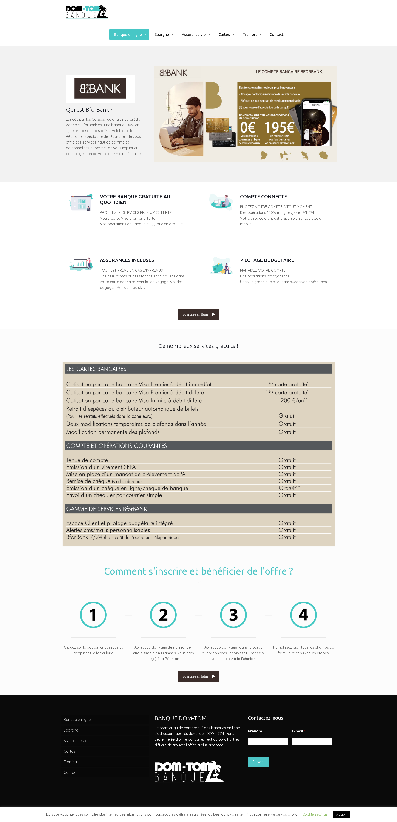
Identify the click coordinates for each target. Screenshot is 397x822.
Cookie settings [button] (315, 814)
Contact (71, 772)
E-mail (298, 731)
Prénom (255, 731)
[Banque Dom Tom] (87, 11)
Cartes (69, 751)
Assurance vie (75, 740)
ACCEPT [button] (341, 814)
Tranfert (70, 762)
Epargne (71, 730)
